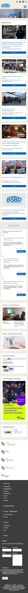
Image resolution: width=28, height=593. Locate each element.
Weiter (14, 52)
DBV (17, 430)
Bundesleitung (7, 486)
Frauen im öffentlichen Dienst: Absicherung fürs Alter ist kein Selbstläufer (11, 260)
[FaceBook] (22, 2)
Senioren (6, 500)
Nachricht (15, 553)
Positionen (6, 491)
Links (5, 530)
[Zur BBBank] (8, 476)
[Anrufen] (16, 2)
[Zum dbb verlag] (8, 452)
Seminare (6, 527)
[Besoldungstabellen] (8, 361)
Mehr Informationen (14, 14)
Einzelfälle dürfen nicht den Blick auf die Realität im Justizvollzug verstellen (14, 43)
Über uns (6, 483)
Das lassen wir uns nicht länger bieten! (13, 210)
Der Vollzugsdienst (8, 514)
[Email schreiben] (19, 2)
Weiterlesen (20, 251)
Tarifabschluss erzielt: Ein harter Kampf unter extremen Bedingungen (13, 142)
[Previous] (1, 13)
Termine (6, 517)
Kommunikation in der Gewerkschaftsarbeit (8, 110)
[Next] (26, 13)
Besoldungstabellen (20, 359)
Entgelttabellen (20, 366)
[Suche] (25, 2)
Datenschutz (5, 568)
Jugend (5, 495)
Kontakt (14, 585)
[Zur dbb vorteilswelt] (8, 468)
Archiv (6, 535)
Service (6, 522)
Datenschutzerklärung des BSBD (15, 570)
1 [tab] (13, 17)
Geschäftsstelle (7, 488)
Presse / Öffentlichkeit (10, 511)
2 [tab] (15, 17)
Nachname (15, 547)
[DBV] (8, 432)
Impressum (20, 585)
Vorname (4, 547)
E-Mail (4, 553)
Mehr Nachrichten (14, 226)
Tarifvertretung (7, 493)
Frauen (5, 498)
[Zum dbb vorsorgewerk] (8, 460)
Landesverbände (9, 506)
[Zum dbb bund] (8, 444)
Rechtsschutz (7, 525)
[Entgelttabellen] (8, 368)
